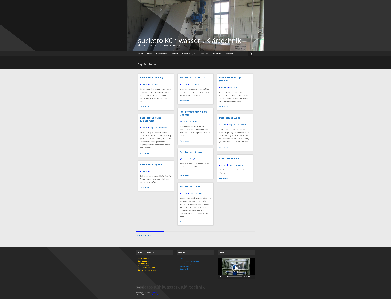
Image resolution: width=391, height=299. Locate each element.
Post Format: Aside (229, 117)
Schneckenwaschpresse (147, 270)
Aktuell (149, 53)
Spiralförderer (143, 265)
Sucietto (144, 84)
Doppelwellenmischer (146, 268)
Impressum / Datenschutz (190, 261)
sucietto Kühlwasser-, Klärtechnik (189, 40)
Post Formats (154, 84)
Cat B (152, 171)
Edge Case (153, 128)
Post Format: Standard (192, 77)
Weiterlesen (144, 107)
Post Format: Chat (190, 186)
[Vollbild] (252, 277)
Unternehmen (161, 53)
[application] (236, 268)
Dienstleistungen (188, 53)
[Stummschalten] (249, 277)
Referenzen (203, 53)
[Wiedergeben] (220, 277)
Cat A (191, 159)
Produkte (174, 53)
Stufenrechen (143, 261)
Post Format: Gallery (151, 77)
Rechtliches (229, 53)
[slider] (234, 276)
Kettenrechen (143, 263)
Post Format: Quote (151, 164)
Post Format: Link (229, 158)
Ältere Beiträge (145, 235)
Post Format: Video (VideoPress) (150, 119)
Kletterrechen (143, 259)
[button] (236, 268)
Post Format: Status (191, 152)
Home (140, 53)
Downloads (216, 53)
